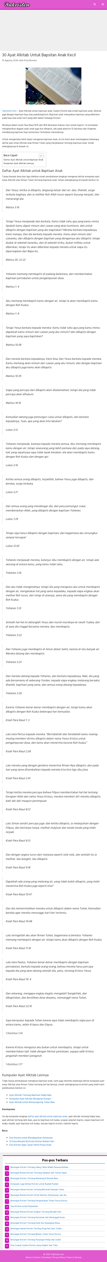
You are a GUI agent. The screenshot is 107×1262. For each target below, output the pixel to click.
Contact (37, 1257)
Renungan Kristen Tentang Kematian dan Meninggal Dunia (37, 1217)
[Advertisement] (53, 30)
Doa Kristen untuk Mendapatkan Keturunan (31, 1138)
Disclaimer (46, 1257)
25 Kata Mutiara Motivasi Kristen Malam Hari (31, 1141)
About (29, 1257)
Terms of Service (74, 1257)
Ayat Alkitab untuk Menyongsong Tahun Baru (32, 1102)
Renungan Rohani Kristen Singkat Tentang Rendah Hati (35, 1212)
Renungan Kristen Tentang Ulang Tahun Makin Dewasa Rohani (39, 1167)
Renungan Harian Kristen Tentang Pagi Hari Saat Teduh (36, 1228)
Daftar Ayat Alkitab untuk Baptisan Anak (23, 160)
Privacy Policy (59, 1257)
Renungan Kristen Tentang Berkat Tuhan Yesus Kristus (35, 1234)
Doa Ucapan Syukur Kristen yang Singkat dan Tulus (34, 1245)
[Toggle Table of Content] (40, 155)
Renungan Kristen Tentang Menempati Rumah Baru (34, 1178)
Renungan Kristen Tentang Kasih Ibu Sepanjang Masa (35, 1223)
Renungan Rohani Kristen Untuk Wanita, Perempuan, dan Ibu (38, 1195)
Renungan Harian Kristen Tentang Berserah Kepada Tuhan (37, 1189)
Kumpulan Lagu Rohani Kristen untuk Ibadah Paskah (34, 1184)
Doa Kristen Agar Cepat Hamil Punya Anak (30, 1145)
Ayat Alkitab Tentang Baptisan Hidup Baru (30, 1095)
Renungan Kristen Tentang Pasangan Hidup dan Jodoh (35, 1240)
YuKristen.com (57, 1254)
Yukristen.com (9, 111)
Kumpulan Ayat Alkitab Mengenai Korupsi (30, 1099)
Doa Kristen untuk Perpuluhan (24, 1206)
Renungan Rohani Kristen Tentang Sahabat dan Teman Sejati (38, 1173)
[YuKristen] (17, 4)
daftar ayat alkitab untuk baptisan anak (47, 1116)
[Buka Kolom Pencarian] (94, 4)
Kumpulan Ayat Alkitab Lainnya (19, 163)
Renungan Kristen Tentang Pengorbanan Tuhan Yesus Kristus (38, 1201)
